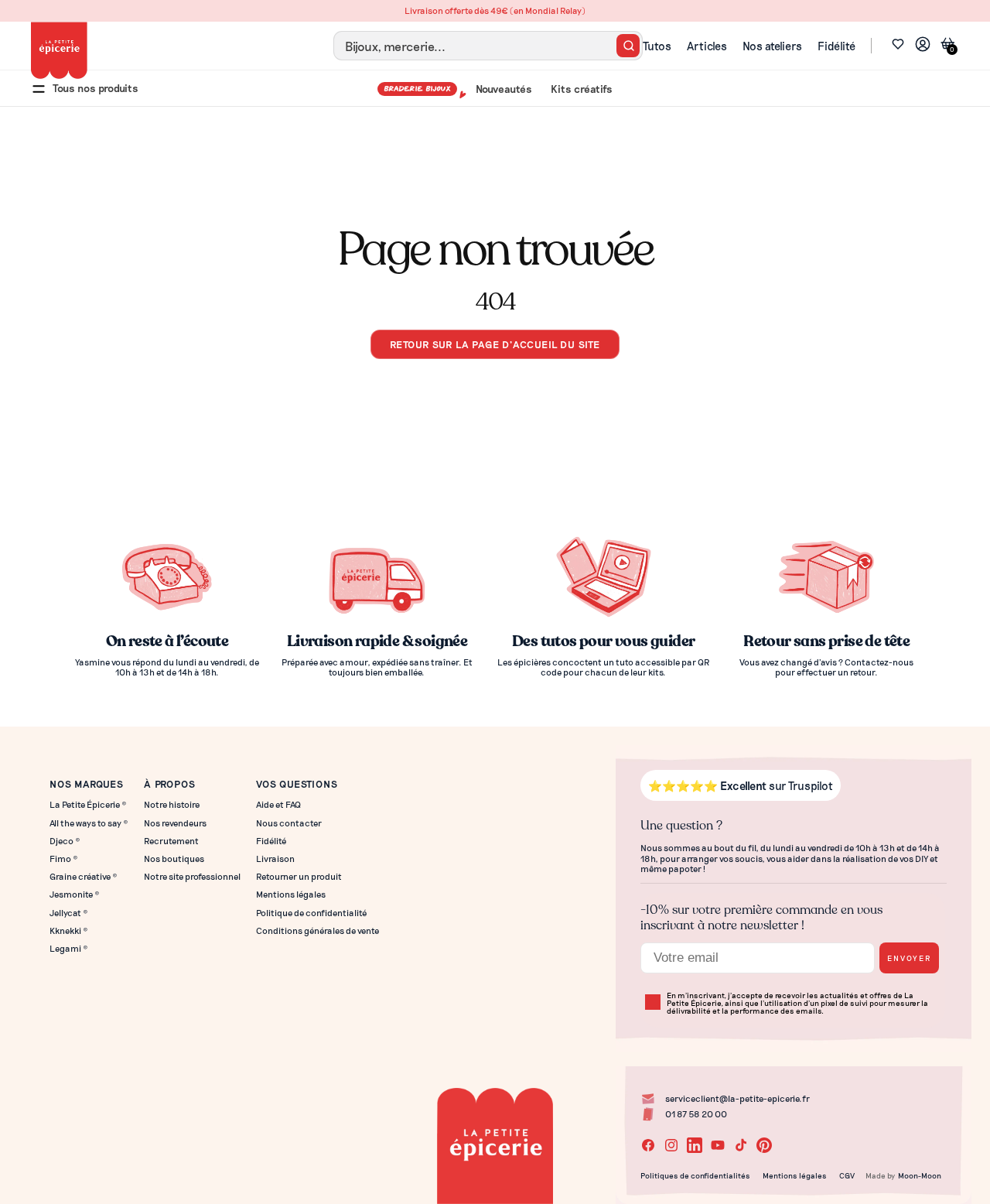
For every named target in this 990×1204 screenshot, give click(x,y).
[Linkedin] (694, 1145)
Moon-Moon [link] (919, 1175)
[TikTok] (741, 1145)
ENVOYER (909, 958)
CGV (847, 1175)
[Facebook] (648, 1145)
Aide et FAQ (278, 804)
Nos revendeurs (175, 823)
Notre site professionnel (192, 876)
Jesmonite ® (75, 894)
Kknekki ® (69, 930)
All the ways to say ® (89, 823)
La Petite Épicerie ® (88, 804)
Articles (707, 46)
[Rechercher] (628, 45)
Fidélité (836, 46)
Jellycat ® (69, 913)
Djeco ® (65, 841)
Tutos (657, 46)
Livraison (275, 858)
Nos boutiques (174, 858)
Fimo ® (64, 858)
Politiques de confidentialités (695, 1175)
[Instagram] (671, 1145)
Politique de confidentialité (311, 913)
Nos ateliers (772, 46)
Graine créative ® (84, 876)
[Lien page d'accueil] (59, 50)
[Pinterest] (764, 1145)
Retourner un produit (299, 876)
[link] (922, 46)
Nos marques (87, 783)
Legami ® (69, 948)
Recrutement (171, 841)
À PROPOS (169, 783)
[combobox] (488, 45)
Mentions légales (291, 894)
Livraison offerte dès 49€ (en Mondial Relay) (495, 10)
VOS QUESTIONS (296, 783)
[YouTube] (717, 1145)
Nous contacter (289, 823)
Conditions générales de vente (317, 930)
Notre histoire (172, 804)
